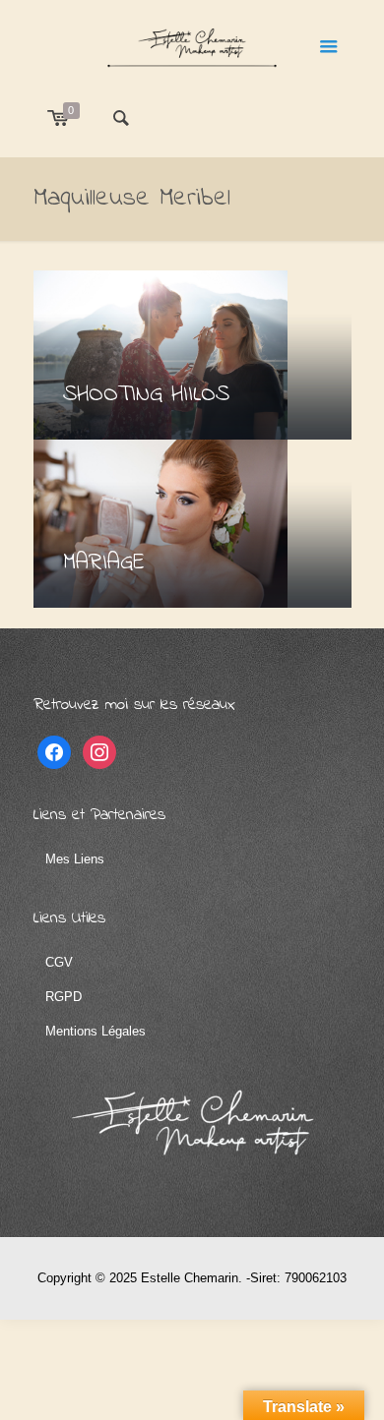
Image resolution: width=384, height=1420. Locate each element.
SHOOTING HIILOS (146, 395)
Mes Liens (74, 859)
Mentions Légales (95, 1031)
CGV (59, 962)
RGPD (63, 996)
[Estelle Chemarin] (192, 44)
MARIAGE (104, 563)
